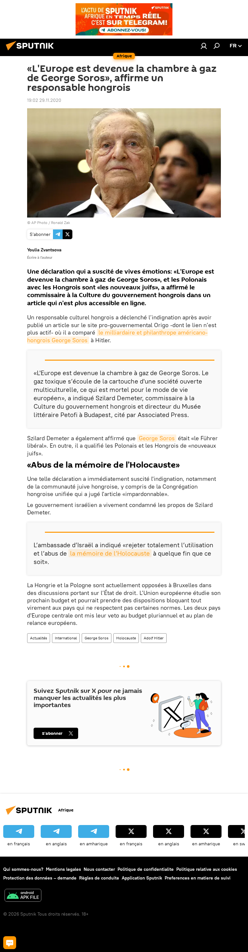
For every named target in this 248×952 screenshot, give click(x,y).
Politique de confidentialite (146, 869)
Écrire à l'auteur (39, 257)
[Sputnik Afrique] (31, 51)
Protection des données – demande (40, 878)
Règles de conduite (99, 878)
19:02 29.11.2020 (44, 100)
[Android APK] (23, 896)
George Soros (157, 438)
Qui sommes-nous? (23, 869)
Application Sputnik (142, 878)
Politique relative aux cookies (206, 869)
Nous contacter (99, 869)
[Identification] (203, 45)
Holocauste (126, 638)
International (66, 638)
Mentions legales (63, 869)
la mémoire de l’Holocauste (110, 553)
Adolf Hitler (154, 638)
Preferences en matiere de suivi (198, 878)
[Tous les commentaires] (9, 942)
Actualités (38, 638)
